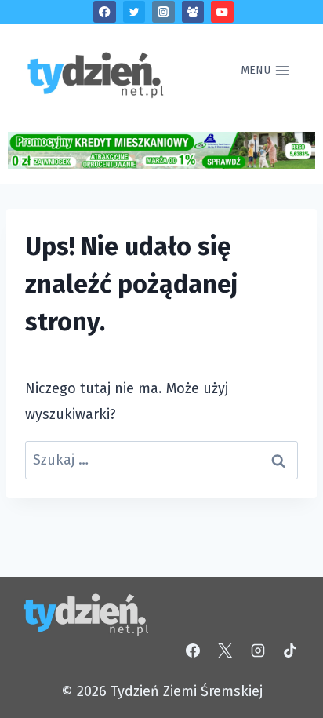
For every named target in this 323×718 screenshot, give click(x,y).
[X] (225, 650)
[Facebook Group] (193, 12)
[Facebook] (104, 12)
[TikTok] (290, 650)
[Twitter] (134, 12)
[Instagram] (163, 12)
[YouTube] (222, 12)
